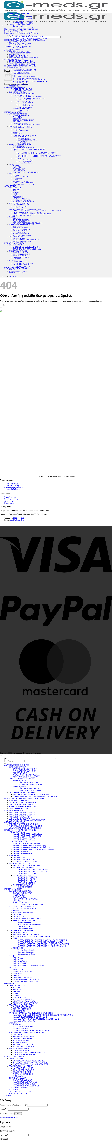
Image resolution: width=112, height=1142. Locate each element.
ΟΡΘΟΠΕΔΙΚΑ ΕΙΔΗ (15, 188)
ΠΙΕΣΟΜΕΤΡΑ (17, 117)
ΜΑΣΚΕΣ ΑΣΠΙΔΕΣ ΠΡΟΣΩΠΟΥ (23, 184)
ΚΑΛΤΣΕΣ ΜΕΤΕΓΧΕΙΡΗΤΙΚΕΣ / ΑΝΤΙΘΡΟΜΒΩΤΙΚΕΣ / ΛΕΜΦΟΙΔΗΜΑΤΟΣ (37, 211)
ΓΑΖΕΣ (15, 151)
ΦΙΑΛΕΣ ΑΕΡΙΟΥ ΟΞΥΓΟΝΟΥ (23, 18)
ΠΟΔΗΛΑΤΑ (17, 259)
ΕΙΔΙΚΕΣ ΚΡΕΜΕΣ (24, 110)
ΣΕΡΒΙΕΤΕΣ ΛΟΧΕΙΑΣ (20, 83)
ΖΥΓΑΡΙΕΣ (16, 121)
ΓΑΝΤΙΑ (11, 164)
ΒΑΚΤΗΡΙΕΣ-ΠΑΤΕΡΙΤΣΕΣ (21, 220)
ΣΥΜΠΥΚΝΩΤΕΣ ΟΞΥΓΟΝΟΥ (22, 17)
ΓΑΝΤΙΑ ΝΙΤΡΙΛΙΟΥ (19, 170)
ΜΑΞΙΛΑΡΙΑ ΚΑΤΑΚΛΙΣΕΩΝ (22, 241)
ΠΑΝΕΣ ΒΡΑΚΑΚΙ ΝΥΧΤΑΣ (22, 74)
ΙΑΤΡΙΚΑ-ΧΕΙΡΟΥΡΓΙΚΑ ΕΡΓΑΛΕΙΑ (24, 135)
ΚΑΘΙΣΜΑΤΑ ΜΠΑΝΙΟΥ (20, 231)
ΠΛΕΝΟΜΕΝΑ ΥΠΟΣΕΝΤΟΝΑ (22, 90)
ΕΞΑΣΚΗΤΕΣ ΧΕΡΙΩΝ (20, 255)
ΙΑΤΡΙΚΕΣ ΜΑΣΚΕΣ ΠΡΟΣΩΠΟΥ (23, 183)
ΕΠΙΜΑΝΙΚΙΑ (17, 175)
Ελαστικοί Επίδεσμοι (24, 161)
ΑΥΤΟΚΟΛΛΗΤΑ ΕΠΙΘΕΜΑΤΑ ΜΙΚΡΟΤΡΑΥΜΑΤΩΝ (29, 149)
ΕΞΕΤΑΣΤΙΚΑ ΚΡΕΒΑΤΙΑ (21, 131)
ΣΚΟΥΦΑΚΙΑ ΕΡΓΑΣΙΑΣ (21, 181)
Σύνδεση (18, 1113)
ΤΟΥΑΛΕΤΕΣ (17, 226)
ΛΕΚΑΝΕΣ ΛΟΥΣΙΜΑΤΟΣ (21, 234)
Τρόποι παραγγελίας (12, 490)
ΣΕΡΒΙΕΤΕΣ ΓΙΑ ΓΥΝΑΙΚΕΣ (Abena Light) (26, 78)
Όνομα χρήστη (6, 1127)
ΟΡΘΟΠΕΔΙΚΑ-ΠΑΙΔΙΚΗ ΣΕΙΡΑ (19, 203)
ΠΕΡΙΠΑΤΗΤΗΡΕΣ (19, 221)
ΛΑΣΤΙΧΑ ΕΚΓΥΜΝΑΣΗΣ (21, 252)
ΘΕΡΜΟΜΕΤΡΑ (18, 118)
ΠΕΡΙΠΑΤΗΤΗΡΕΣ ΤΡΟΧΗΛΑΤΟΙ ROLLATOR (27, 223)
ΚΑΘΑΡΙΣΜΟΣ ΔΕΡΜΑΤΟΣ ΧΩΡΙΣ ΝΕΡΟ (31, 98)
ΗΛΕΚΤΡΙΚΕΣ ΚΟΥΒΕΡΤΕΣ (22, 265)
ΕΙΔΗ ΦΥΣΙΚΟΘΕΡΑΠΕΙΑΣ (15, 243)
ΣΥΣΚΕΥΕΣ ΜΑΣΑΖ (15, 245)
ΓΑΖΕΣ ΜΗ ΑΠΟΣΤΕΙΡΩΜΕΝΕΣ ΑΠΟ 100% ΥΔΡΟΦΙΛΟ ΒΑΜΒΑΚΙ (39, 155)
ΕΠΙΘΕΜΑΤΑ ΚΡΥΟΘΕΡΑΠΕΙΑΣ (23, 201)
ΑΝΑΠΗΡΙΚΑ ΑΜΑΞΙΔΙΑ (13, 50)
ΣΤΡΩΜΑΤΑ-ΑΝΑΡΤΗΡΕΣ (17, 48)
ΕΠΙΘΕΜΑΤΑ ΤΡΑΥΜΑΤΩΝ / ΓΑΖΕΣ (20, 144)
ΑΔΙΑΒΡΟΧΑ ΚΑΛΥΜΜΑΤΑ (22, 235)
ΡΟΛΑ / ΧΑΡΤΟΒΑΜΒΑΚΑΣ (22, 137)
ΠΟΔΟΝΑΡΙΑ (17, 178)
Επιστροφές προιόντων (13, 488)
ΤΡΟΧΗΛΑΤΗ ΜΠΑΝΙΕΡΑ (21, 229)
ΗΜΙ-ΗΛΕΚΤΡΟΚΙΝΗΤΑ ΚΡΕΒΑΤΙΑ (20, 43)
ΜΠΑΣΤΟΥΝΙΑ (18, 218)
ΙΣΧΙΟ (15, 194)
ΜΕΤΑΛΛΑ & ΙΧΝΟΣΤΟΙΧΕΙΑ (18, 271)
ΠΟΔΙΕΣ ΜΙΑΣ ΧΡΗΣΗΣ (21, 177)
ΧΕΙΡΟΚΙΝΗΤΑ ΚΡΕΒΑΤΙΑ (17, 42)
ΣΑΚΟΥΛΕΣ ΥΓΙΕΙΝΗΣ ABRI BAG (24, 93)
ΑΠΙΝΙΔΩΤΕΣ (17, 129)
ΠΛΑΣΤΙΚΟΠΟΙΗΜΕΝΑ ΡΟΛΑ (27, 140)
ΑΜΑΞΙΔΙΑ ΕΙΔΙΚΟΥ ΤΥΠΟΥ (18, 54)
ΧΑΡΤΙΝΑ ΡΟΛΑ (23, 141)
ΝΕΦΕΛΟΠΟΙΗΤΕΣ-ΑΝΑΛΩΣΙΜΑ (23, 21)
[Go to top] (1, 755)
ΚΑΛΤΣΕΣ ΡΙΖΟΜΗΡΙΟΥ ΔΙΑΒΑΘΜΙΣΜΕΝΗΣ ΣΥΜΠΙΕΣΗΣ (32, 214)
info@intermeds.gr (17, 520)
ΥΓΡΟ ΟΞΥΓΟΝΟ (18, 20)
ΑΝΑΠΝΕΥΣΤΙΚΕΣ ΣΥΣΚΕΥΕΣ (16, 14)
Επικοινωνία (9, 33)
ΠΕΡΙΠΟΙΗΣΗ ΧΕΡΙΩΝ (25, 104)
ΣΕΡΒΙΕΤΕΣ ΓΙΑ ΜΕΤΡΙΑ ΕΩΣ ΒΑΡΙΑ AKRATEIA (29, 80)
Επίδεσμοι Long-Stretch (25, 163)
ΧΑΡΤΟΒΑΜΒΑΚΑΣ (24, 143)
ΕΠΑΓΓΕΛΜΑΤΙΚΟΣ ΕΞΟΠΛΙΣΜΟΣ (20, 126)
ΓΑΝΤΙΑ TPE (17, 167)
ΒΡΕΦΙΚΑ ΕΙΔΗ (18, 208)
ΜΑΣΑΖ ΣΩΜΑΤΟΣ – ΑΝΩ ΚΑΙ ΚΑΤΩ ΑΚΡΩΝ (27, 249)
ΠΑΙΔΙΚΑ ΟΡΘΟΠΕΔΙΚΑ (21, 205)
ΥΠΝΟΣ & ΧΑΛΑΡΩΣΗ (16, 273)
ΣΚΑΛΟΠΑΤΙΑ (17, 134)
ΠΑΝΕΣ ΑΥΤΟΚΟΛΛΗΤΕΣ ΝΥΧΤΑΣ (24, 71)
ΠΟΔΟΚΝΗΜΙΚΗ (18, 197)
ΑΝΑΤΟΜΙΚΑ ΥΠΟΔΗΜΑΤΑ (22, 200)
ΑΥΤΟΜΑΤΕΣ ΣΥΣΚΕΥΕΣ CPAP (28, 29)
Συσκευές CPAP (18, 26)
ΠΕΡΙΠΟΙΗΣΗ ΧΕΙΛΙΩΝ (25, 106)
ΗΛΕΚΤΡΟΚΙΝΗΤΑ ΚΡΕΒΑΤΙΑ (18, 45)
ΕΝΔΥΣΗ (11, 173)
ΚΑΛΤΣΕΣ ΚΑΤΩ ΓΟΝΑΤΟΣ (22, 215)
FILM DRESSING (18, 146)
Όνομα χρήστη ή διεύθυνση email (13, 1105)
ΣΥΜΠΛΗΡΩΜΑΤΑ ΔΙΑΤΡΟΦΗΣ (17, 268)
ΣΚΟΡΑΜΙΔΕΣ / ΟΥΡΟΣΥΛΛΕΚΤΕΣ (29, 125)
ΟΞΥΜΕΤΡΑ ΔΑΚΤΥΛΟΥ (21, 115)
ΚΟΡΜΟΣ (16, 192)
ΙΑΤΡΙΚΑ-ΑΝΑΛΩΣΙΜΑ (13, 112)
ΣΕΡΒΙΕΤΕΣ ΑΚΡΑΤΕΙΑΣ (17, 75)
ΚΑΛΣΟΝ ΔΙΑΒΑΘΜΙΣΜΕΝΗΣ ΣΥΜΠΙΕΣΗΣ (27, 212)
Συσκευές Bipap (18, 30)
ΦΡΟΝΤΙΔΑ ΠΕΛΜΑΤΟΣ (21, 198)
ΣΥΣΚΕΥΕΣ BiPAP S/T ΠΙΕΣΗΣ (28, 34)
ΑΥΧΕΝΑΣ (16, 189)
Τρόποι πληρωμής (11, 486)
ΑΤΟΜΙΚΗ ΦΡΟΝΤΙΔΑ (20, 123)
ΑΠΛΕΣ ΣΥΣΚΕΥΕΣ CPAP (26, 27)
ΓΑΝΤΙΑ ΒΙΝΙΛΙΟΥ (19, 169)
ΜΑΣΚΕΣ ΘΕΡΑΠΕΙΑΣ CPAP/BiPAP (20, 35)
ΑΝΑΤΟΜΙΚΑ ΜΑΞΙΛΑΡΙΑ (17, 237)
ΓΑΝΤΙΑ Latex (17, 166)
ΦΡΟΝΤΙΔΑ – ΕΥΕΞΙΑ (16, 260)
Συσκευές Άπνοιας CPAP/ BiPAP (19, 24)
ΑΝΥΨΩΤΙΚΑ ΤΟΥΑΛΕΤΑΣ (21, 228)
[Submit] (1, 307)
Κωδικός (4, 1109)
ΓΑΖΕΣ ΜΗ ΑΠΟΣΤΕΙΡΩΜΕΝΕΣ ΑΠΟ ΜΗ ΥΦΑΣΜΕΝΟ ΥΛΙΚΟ (38, 157)
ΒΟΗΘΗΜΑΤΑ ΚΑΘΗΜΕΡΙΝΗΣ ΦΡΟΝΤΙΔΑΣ (23, 224)
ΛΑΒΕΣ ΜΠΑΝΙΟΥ (19, 232)
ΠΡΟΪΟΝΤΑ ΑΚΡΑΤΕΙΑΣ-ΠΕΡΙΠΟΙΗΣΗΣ (20, 66)
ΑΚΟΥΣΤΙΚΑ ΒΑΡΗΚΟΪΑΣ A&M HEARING (22, 62)
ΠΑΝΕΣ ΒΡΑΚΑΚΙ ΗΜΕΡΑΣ (22, 72)
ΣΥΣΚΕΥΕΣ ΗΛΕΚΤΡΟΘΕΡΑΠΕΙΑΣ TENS (26, 248)
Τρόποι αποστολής (11, 484)
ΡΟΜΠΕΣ (16, 180)
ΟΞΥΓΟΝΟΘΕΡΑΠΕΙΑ (16, 15)
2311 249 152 (18, 518)
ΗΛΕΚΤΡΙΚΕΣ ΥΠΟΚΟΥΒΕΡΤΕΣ (23, 266)
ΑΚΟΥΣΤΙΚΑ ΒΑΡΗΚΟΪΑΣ (14, 822)
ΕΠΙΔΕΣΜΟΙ (17, 158)
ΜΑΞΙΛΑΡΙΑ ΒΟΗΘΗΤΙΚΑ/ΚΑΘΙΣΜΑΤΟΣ (26, 240)
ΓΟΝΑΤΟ (16, 195)
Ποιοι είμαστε (9, 29)
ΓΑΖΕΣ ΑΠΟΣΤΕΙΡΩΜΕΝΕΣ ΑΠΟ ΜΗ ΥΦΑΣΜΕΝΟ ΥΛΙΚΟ (36, 154)
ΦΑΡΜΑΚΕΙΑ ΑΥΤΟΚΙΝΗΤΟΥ (22, 128)
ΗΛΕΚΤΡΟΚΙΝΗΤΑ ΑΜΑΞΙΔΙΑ (18, 56)
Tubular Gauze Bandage (25, 160)
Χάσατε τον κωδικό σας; (9, 1117)
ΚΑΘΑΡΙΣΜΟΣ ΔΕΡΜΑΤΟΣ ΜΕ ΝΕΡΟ (30, 97)
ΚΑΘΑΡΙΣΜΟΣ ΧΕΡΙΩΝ (25, 100)
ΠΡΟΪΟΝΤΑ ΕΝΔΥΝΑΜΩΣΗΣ (18, 251)
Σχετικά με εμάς (10, 497)
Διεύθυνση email (7, 1131)
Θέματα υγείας (9, 501)
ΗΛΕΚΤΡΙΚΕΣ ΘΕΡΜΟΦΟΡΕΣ (23, 263)
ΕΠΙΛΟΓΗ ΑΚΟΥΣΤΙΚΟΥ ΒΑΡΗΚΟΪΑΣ (21, 61)
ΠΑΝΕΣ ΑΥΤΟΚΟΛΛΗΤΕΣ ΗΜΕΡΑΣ (24, 69)
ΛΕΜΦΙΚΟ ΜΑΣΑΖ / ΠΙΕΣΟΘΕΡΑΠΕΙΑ (25, 246)
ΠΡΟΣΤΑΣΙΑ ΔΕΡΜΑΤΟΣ (21, 109)
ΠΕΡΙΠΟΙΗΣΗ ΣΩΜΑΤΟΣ (26, 103)
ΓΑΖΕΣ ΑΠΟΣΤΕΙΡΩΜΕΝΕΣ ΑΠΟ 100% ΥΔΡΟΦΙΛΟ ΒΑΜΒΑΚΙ (38, 152)
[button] (7, 47)
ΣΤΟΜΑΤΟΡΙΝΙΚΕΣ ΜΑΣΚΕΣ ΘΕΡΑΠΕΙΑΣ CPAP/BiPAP (31, 38)
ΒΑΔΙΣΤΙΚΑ (12, 217)
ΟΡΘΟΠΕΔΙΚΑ (10, 186)
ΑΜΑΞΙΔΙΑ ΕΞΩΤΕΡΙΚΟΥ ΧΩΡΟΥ (20, 53)
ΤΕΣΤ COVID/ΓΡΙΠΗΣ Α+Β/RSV (23, 120)
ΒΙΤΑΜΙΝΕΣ (12, 270)
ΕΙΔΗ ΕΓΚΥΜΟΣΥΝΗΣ (20, 206)
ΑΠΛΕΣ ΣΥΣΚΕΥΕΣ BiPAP (26, 32)
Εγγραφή (4, 1139)
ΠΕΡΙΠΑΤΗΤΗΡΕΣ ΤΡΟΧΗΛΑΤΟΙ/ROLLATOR (23, 57)
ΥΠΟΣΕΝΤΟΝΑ (14, 86)
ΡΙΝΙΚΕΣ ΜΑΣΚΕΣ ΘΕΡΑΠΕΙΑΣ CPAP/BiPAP (28, 37)
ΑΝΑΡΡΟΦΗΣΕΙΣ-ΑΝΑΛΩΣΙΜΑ (23, 23)
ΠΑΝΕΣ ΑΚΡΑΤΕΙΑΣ (15, 67)
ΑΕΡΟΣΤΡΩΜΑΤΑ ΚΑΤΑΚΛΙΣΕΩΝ (20, 46)
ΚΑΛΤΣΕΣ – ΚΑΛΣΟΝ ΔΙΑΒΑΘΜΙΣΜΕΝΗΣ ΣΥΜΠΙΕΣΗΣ (27, 209)
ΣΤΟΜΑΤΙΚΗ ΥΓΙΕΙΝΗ (25, 107)
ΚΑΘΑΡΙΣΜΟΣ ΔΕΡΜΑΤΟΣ (22, 95)
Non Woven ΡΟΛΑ (23, 138)
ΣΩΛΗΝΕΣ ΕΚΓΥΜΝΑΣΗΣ (21, 254)
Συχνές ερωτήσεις (11, 31)
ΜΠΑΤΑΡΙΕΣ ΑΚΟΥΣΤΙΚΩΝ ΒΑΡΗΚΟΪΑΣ (22, 64)
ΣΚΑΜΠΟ (16, 132)
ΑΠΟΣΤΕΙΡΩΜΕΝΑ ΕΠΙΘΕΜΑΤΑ (23, 147)
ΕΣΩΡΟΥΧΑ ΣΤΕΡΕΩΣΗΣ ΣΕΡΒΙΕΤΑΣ (25, 77)
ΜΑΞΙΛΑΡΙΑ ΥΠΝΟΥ (19, 238)
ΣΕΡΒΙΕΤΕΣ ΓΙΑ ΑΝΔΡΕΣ (21, 84)
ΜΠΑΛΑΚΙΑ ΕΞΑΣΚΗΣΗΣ (21, 257)
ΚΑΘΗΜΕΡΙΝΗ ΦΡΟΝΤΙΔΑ (17, 92)
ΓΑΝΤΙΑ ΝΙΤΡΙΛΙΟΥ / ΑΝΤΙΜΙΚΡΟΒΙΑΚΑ (26, 172)
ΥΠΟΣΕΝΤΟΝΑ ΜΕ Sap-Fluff (22, 89)
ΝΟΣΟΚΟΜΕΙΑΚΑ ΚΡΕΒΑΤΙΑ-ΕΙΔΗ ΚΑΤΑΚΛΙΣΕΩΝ (24, 40)
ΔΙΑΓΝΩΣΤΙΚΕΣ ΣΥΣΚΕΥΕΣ (18, 114)
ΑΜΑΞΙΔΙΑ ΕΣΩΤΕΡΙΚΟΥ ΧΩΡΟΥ (20, 51)
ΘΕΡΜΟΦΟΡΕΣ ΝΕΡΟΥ (21, 262)
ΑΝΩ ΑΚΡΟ (17, 191)
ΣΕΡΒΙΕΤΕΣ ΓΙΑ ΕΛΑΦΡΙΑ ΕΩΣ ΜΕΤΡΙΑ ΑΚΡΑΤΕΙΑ (30, 81)
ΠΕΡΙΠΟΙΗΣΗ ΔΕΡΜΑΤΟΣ (21, 101)
